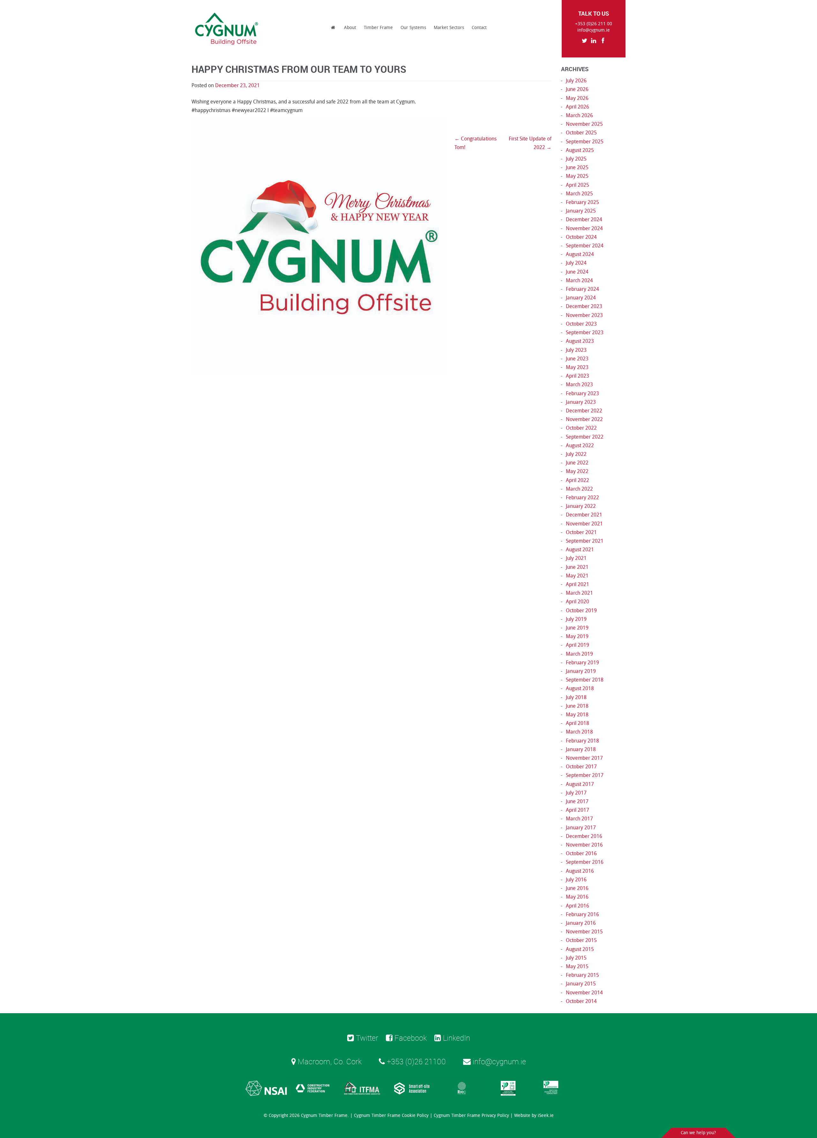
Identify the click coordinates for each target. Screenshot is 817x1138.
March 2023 (579, 384)
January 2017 (581, 828)
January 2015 (581, 984)
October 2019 (581, 610)
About (350, 27)
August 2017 (580, 784)
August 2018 (580, 688)
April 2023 (577, 376)
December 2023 (584, 306)
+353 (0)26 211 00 (593, 23)
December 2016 (584, 836)
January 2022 (581, 506)
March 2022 (579, 489)
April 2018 (577, 723)
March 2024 (579, 280)
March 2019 (579, 654)
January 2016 (581, 923)
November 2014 (584, 993)
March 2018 (579, 732)
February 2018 (582, 741)
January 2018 (581, 749)
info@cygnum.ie (593, 30)
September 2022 (584, 437)
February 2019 (582, 662)
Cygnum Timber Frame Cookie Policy (391, 1115)
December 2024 (584, 219)
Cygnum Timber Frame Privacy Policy (471, 1115)
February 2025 (582, 202)
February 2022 (582, 497)
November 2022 (584, 419)
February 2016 (582, 914)
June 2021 (577, 567)
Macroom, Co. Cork (329, 1061)
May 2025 (577, 176)
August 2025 (580, 150)
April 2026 (577, 107)
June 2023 (577, 359)
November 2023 (584, 315)
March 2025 (579, 194)
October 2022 (581, 428)
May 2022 (577, 471)
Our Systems (413, 27)
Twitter (366, 1038)
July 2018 (576, 697)
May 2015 (577, 966)
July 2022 (576, 454)
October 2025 (581, 133)
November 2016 (584, 845)
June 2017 (577, 801)
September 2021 (584, 541)
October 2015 (581, 940)
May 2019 (577, 636)
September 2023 (584, 332)
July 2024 (576, 263)
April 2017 (577, 810)
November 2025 (584, 124)
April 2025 (577, 185)
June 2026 (577, 89)
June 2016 (577, 888)
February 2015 (582, 975)
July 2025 (576, 159)
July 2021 (576, 558)
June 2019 (577, 628)
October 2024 (581, 237)
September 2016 (584, 862)
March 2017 (579, 819)
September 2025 (584, 142)
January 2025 (581, 211)
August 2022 (580, 445)
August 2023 (580, 341)
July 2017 (576, 793)
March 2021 (579, 593)
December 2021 (584, 515)
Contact (479, 27)
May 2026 (577, 98)
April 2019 (577, 645)
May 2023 (577, 367)
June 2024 (577, 272)
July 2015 (576, 958)
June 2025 (577, 167)
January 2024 (581, 298)
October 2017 (581, 767)
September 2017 (584, 775)
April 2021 (577, 584)
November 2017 (584, 758)
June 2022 (577, 463)
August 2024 (580, 254)
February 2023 (582, 393)
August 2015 (580, 949)
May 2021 (577, 576)
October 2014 (581, 1001)
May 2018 (577, 715)
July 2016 (576, 880)
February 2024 (582, 289)
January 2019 (581, 671)
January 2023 (581, 402)
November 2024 (584, 228)
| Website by (532, 1115)
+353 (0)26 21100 (415, 1061)
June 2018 (577, 706)
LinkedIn (455, 1038)
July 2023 (576, 350)
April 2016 (577, 906)
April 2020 (577, 602)
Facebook (410, 1038)
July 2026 (576, 81)
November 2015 (584, 932)
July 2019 (576, 619)
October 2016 (581, 853)
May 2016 (577, 897)
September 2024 (584, 246)
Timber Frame (378, 27)
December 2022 (584, 411)
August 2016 (580, 871)
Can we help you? (698, 1132)
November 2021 (584, 524)
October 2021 (581, 532)
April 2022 (577, 480)
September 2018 (584, 680)
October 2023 (581, 324)
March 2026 (579, 115)
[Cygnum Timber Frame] (227, 28)
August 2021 (580, 549)
